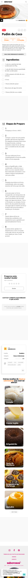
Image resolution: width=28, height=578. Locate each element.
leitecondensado (12, 364)
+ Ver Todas (14, 512)
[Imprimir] (23, 370)
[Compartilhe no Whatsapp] (19, 30)
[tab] (1, 20)
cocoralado (20, 362)
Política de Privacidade (12, 572)
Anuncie (14, 556)
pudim (19, 364)
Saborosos (21, 20)
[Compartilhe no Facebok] (22, 30)
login (18, 306)
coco (15, 362)
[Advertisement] (14, 25)
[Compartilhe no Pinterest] (25, 30)
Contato (14, 559)
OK (24, 574)
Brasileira (21, 353)
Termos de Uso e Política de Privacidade (14, 554)
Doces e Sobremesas (19, 356)
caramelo (10, 362)
